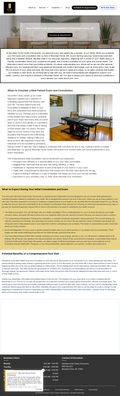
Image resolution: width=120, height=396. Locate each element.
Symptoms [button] (56, 8)
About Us (32, 8)
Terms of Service (44, 389)
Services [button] (42, 8)
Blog (67, 8)
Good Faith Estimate (63, 389)
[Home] (9, 7)
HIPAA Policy (80, 389)
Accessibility (93, 389)
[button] (85, 8)
